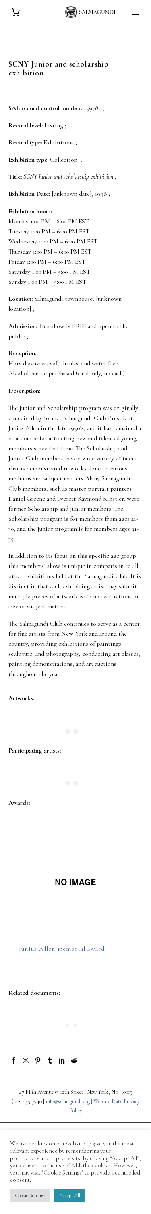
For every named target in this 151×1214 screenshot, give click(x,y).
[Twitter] (26, 1060)
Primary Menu (135, 12)
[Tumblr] (50, 1060)
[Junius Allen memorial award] (75, 882)
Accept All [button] (69, 1195)
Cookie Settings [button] (30, 1195)
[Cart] (15, 12)
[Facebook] (13, 1060)
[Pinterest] (38, 1060)
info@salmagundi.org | (69, 1101)
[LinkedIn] (62, 1060)
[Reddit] (74, 1060)
